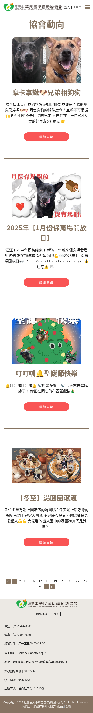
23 (85, 581)
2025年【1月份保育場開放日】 (47, 233)
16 (33, 581)
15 (25, 581)
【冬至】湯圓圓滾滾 (46, 497)
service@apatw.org (30, 653)
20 (62, 581)
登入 (67, 7)
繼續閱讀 (46, 136)
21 (70, 581)
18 (47, 581)
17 (40, 581)
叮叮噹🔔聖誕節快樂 (47, 373)
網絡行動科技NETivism (48, 706)
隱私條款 (41, 614)
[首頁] (32, 7)
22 (77, 581)
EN (76, 7)
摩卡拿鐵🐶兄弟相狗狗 (46, 92)
